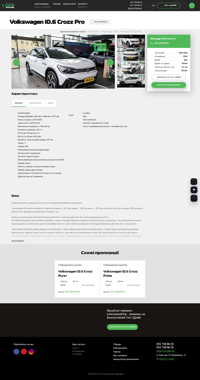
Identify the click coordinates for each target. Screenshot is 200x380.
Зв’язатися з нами (165, 359)
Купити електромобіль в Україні (72, 32)
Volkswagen (107, 32)
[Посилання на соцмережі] (194, 198)
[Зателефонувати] (194, 181)
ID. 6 (116, 32)
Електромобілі (94, 32)
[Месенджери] (194, 189)
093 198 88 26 (136, 3)
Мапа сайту (119, 374)
